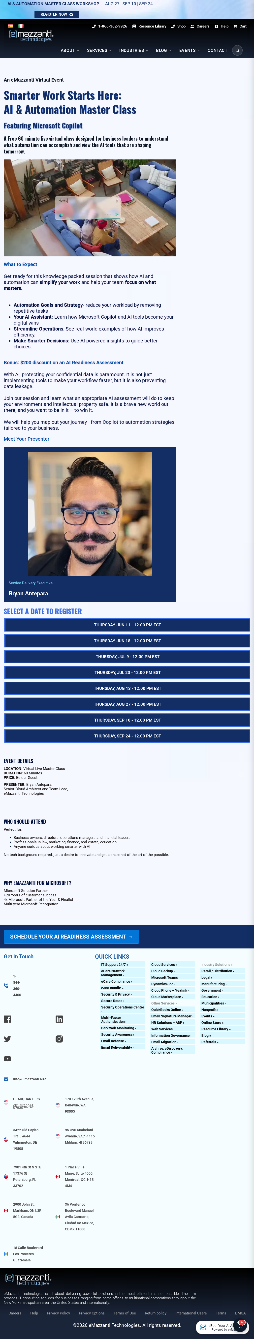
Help (34, 1313)
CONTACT (217, 50)
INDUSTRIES (131, 50)
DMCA (240, 1313)
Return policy (155, 1313)
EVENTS (187, 50)
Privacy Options (92, 1313)
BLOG (161, 50)
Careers (14, 1313)
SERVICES (97, 50)
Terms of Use (125, 1313)
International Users (191, 1313)
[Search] (237, 50)
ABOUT (68, 50)
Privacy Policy (58, 1313)
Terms (221, 1313)
